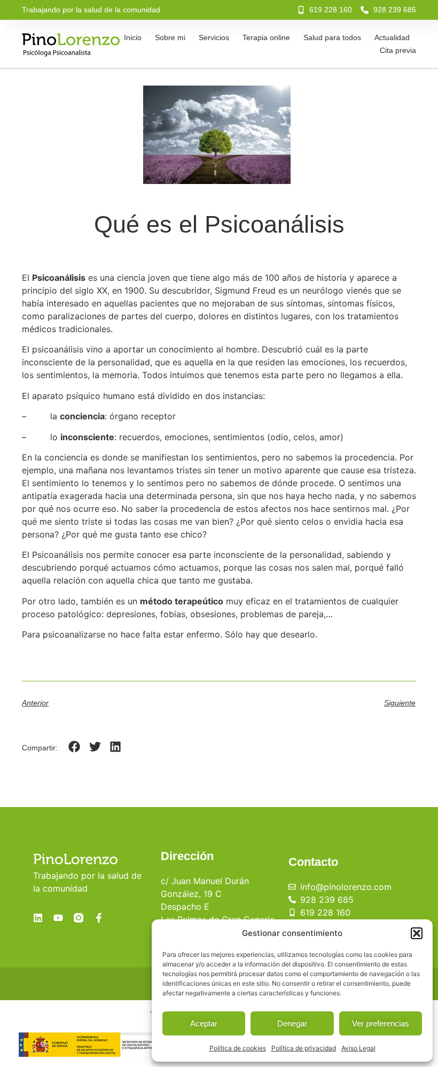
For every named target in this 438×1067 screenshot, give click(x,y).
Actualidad (392, 37)
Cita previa (398, 50)
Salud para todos (332, 37)
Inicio (133, 37)
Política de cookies (237, 1048)
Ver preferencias (380, 1023)
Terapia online (266, 37)
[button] (416, 933)
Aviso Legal (358, 1048)
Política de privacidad (303, 1048)
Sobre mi (170, 37)
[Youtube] (58, 918)
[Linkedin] (38, 918)
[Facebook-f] (99, 918)
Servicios (214, 37)
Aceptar (203, 1023)
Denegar (292, 1023)
